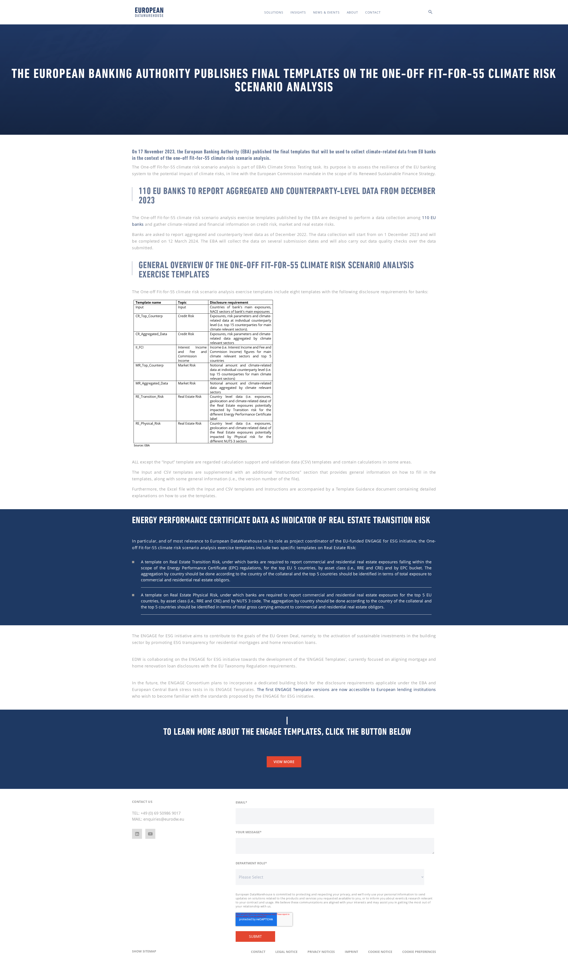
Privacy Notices (321, 952)
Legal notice (286, 952)
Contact (373, 12)
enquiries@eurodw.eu (163, 819)
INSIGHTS (298, 12)
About (352, 12)
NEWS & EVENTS (326, 12)
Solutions (273, 12)
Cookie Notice (380, 952)
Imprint (351, 952)
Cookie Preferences (419, 952)
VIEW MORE (284, 761)
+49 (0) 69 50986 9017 (161, 813)
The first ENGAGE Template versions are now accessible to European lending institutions (346, 689)
